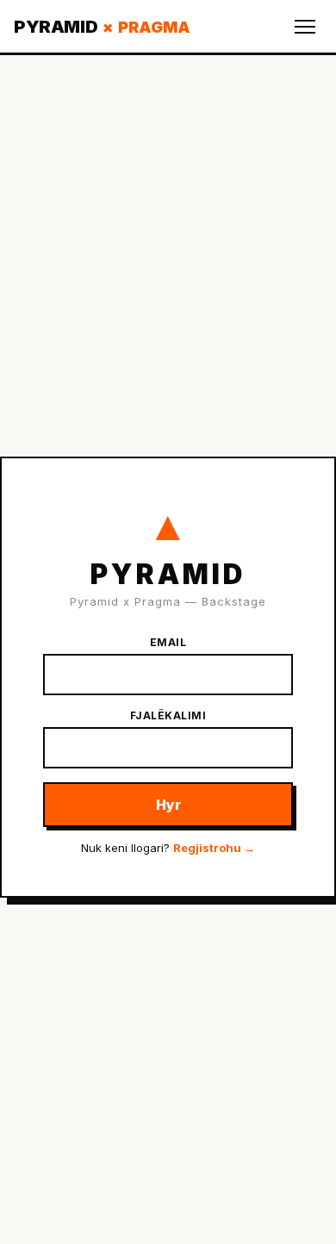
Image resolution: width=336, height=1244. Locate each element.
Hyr (168, 804)
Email (168, 642)
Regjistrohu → (214, 848)
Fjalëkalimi (168, 715)
